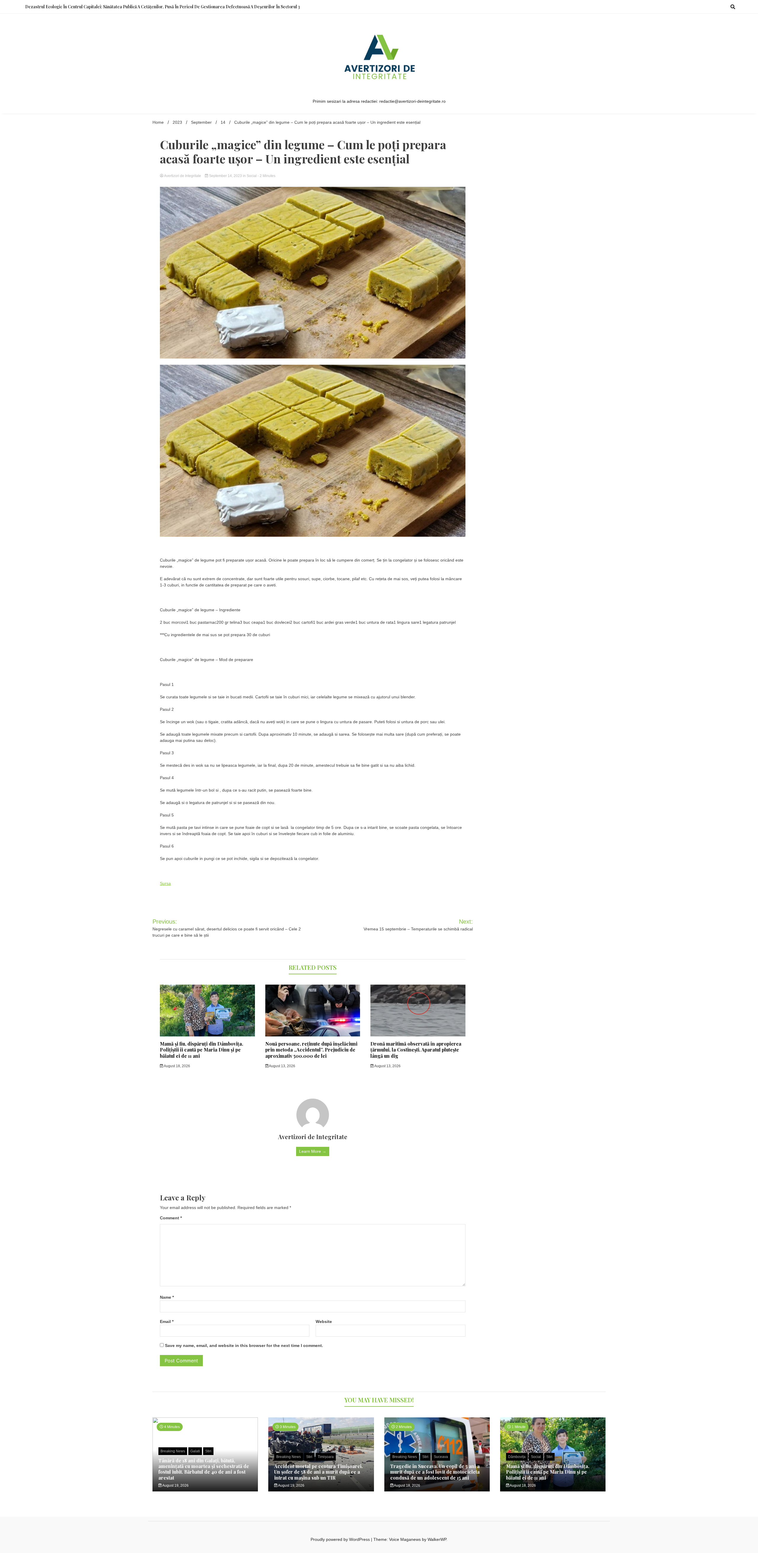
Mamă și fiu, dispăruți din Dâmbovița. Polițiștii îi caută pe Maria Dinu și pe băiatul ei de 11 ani (201, 1050)
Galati (195, 1451)
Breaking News (172, 1451)
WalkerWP (437, 1539)
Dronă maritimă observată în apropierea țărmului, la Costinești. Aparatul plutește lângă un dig (415, 1050)
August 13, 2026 (281, 1066)
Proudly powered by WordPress (341, 1539)
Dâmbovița (517, 1457)
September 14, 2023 (225, 176)
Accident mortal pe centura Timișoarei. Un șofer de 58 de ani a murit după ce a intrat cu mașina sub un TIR (318, 1471)
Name (167, 1297)
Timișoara (326, 1457)
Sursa (165, 883)
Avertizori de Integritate (182, 176)
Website (324, 1321)
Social (252, 176)
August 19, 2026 (175, 1485)
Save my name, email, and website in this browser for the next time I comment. (244, 1345)
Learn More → (312, 1151)
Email (167, 1321)
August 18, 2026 (176, 1066)
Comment (171, 1218)
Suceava (441, 1457)
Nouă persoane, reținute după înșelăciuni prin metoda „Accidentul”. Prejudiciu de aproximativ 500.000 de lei (311, 1050)
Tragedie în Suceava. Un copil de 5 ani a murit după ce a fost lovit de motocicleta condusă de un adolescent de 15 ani (435, 1471)
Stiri (208, 1451)
